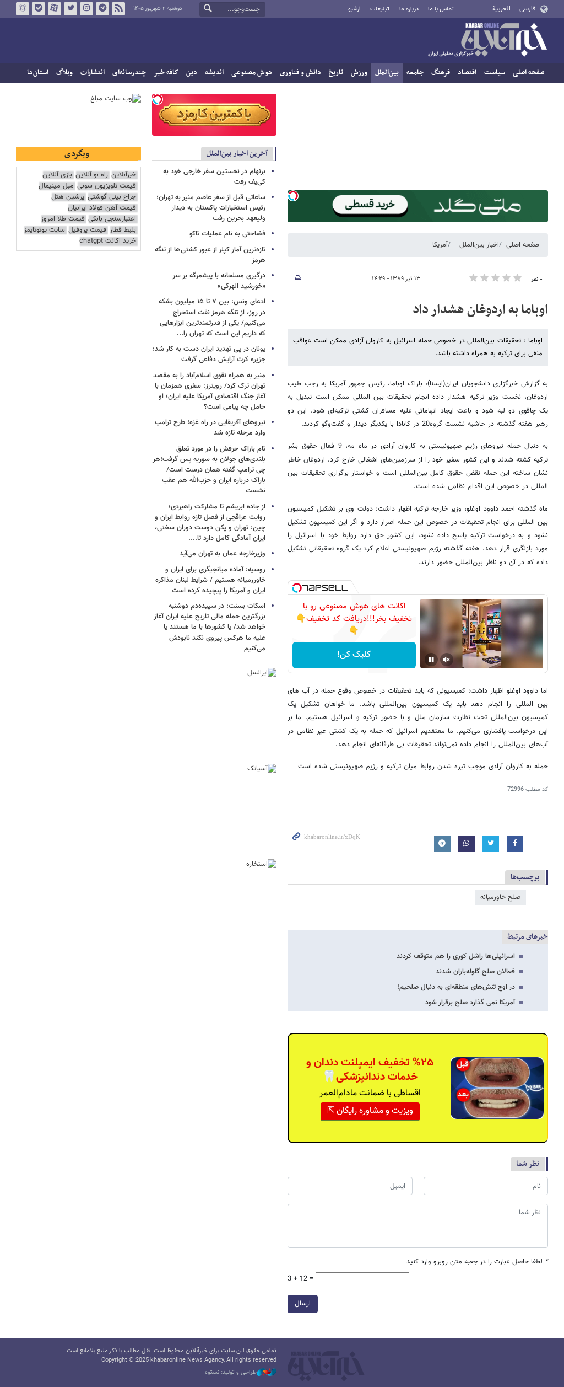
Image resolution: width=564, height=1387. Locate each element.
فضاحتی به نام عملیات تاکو (227, 233)
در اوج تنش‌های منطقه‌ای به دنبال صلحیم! (456, 987)
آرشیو (354, 9)
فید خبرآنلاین (118, 8)
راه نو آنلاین (91, 175)
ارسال (303, 1303)
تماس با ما (441, 9)
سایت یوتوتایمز (44, 230)
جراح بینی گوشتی (112, 197)
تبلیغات (379, 9)
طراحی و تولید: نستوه (231, 1372)
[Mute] (446, 659)
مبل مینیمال (56, 186)
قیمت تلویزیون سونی (106, 186)
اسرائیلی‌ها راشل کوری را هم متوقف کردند (456, 956)
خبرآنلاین (487, 41)
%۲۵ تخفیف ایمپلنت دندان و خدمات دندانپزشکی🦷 (369, 1070)
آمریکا (440, 244)
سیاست (494, 73)
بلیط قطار (123, 230)
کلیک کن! (354, 655)
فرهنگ (440, 73)
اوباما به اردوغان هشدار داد (480, 310)
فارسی (527, 9)
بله (38, 8)
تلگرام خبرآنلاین (102, 8)
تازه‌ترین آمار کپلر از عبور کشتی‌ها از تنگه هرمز (210, 255)
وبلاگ (64, 73)
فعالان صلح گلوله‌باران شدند (475, 971)
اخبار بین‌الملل (479, 244)
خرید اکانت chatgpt (107, 241)
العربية (501, 9)
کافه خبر (166, 73)
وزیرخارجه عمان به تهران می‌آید (222, 553)
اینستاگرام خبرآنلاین (86, 8)
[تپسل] (293, 195)
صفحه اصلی (528, 73)
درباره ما (409, 9)
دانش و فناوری (300, 73)
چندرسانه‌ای (129, 73)
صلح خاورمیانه (500, 897)
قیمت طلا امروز (63, 219)
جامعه (415, 73)
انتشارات (92, 73)
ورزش (359, 73)
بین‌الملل (387, 73)
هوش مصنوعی (251, 73)
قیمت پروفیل (87, 230)
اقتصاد (467, 73)
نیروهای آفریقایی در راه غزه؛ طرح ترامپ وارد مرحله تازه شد (210, 427)
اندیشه (214, 73)
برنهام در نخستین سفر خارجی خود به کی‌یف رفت (214, 177)
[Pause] (431, 659)
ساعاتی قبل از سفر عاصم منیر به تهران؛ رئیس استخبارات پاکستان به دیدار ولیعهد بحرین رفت (210, 208)
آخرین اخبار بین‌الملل (237, 153)
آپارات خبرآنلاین (54, 8)
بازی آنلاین (57, 175)
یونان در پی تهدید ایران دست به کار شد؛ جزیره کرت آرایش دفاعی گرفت (209, 354)
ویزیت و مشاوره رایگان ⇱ (370, 1111)
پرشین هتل (67, 197)
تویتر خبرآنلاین (70, 8)
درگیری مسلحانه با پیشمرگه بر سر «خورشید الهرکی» (218, 281)
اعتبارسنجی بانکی (112, 219)
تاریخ (336, 73)
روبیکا (22, 8)
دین (191, 73)
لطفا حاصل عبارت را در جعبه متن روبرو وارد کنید (477, 1262)
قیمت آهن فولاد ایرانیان (102, 208)
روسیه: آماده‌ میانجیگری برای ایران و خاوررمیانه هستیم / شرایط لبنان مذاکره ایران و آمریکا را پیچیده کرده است (210, 580)
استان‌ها (37, 73)
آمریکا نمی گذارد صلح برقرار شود (470, 1002)
